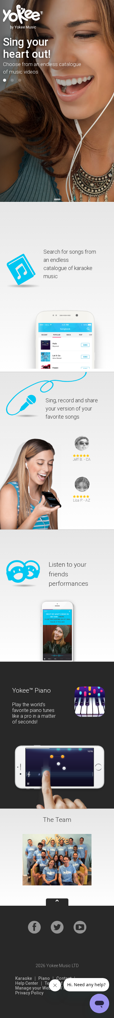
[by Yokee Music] (23, 14)
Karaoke (23, 978)
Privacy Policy (29, 992)
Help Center (26, 983)
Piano (44, 978)
